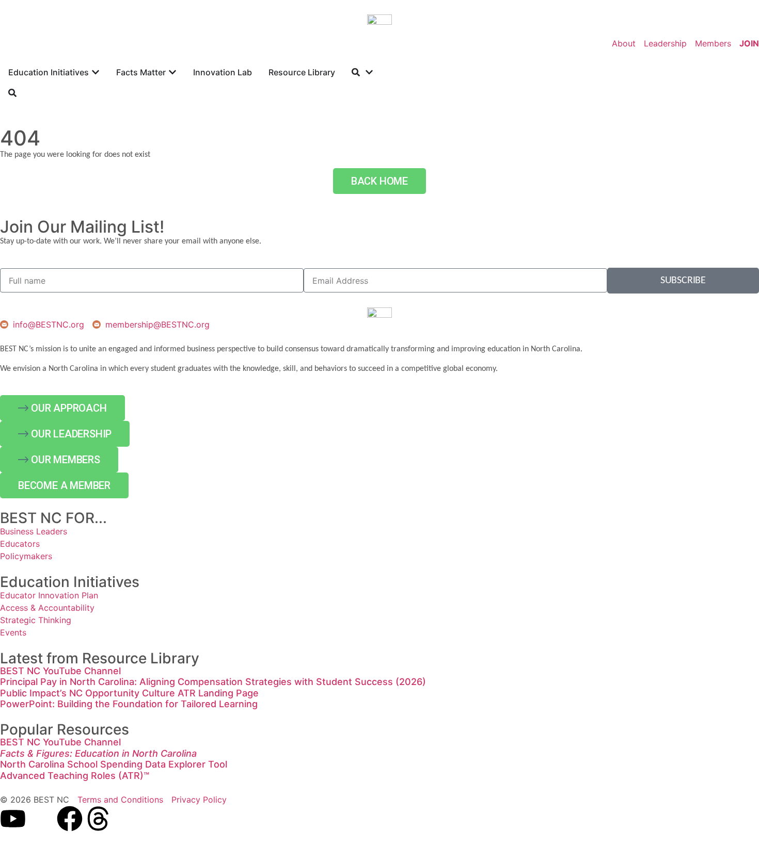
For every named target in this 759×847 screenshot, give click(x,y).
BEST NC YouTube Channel (60, 670)
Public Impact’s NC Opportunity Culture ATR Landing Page (129, 693)
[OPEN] (369, 72)
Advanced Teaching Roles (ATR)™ (74, 775)
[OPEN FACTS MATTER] (172, 72)
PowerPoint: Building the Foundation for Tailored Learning (129, 703)
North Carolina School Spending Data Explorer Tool (113, 764)
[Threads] (98, 819)
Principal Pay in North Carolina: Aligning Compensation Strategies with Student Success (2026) (213, 681)
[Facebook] (70, 819)
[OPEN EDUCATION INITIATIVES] (95, 72)
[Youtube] (13, 819)
